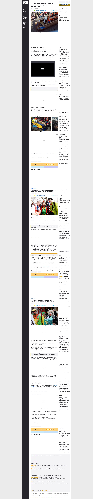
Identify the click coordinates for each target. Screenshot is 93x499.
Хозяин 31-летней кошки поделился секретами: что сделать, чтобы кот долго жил (64, 304)
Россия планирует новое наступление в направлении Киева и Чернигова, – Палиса (63, 347)
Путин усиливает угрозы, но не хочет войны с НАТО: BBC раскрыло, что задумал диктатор (64, 200)
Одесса (39, 426)
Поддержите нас (64, 4)
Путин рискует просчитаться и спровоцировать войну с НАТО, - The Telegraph (63, 389)
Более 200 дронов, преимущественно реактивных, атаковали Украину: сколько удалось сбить (64, 67)
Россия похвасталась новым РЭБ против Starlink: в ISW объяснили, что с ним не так (64, 382)
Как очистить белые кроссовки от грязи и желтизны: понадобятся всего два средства (64, 61)
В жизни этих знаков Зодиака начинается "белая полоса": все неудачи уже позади (64, 274)
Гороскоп (32, 468)
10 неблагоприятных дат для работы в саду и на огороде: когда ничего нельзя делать (64, 436)
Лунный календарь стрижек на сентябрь (42, 469)
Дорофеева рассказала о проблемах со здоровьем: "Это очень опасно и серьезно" (64, 386)
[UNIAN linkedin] (45, 490)
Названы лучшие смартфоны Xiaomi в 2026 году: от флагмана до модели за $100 (64, 96)
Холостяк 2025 (37, 481)
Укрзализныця (33, 463)
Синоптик (38, 465)
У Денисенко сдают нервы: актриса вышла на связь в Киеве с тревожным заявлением (64, 157)
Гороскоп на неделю (37, 468)
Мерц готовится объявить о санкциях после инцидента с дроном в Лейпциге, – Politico (64, 216)
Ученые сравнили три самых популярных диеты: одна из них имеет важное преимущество (63, 336)
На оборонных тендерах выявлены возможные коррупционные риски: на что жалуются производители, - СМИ (64, 119)
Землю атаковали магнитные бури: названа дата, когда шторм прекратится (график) (64, 444)
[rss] (51, 490)
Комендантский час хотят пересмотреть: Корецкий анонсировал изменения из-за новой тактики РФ (64, 64)
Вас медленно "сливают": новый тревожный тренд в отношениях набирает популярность (64, 94)
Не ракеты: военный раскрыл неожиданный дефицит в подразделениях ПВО (64, 190)
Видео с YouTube (25, 22)
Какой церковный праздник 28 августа (47, 478)
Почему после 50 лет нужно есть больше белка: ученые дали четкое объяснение (64, 195)
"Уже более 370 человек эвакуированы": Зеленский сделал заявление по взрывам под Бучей (63, 318)
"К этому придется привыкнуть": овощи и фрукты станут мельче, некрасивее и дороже (64, 113)
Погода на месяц (33, 466)
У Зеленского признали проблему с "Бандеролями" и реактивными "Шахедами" (64, 18)
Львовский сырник (43, 483)
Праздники (51, 481)
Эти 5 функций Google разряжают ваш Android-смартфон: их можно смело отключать (64, 9)
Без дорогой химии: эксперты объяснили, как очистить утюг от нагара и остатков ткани (64, 149)
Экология (24, 11)
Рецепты (34, 481)
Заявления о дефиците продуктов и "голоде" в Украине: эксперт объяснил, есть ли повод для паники (64, 258)
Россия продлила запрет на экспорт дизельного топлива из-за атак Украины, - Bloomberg (64, 20)
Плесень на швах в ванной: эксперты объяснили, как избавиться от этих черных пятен (64, 229)
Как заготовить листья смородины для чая (49, 475)
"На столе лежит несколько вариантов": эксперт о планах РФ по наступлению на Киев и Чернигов (63, 221)
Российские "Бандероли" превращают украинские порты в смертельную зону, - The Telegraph (63, 340)
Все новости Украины (34, 426)
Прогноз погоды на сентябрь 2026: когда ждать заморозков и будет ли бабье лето (64, 365)
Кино (40, 481)
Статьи (24, 23)
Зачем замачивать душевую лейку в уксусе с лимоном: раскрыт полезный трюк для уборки (64, 85)
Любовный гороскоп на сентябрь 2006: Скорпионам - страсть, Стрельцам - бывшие (64, 74)
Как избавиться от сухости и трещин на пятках (37, 475)
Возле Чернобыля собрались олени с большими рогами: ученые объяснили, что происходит (64, 392)
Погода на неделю (55, 465)
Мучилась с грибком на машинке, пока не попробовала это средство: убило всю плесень (64, 266)
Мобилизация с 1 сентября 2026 (58, 455)
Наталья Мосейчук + (39, 455)
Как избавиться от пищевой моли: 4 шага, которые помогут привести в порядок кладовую (64, 255)
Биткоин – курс (37, 463)
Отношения (59, 481)
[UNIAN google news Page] (46, 490)
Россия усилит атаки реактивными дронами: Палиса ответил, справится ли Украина (64, 289)
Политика (24, 8)
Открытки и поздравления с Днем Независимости (59, 478)
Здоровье (24, 18)
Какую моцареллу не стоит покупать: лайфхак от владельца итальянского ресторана (64, 218)
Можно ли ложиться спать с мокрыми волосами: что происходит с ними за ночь (64, 238)
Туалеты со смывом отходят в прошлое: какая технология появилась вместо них (63, 282)
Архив (24, 27)
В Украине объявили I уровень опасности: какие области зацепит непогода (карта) (63, 407)
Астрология (46, 481)
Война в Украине (33, 455)
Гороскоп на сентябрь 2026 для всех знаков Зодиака (57, 468)
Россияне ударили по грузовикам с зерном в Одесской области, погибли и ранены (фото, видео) (64, 428)
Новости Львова (39, 457)
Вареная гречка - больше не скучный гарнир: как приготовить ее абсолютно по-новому (63, 263)
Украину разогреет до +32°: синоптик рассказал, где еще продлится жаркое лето (64, 395)
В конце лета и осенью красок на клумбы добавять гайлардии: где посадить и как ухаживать (64, 447)
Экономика (24, 9)
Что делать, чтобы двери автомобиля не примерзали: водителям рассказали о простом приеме (64, 128)
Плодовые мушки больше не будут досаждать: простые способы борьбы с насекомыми (64, 252)
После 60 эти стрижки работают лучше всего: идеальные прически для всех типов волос (64, 235)
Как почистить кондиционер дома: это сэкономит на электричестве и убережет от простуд (64, 50)
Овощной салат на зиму (37, 483)
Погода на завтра (45, 465)
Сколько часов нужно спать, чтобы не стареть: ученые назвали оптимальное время (64, 203)
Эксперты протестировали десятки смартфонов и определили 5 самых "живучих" (64, 269)
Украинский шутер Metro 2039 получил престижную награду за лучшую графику (64, 331)
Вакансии (24, 28)
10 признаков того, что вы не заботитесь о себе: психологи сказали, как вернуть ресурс (64, 271)
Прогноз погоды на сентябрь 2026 (62, 465)
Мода (49, 481)
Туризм (24, 19)
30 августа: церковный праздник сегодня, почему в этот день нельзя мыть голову (64, 125)
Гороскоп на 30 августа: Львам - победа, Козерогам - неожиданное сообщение (64, 137)
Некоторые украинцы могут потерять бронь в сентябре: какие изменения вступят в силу (63, 398)
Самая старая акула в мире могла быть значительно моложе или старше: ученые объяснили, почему (64, 77)
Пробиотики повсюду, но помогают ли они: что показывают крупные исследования (64, 12)
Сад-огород (33, 485)
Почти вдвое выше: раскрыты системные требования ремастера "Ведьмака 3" (63, 142)
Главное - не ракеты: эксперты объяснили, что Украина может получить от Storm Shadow (64, 56)
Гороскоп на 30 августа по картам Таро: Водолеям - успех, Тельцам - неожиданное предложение (64, 116)
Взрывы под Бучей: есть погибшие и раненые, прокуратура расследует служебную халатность (64, 442)
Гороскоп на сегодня (34, 469)
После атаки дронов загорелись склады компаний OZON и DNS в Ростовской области (63, 404)
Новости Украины (34, 457)
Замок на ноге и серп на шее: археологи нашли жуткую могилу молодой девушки (64, 323)
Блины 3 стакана (48, 483)
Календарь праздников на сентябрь (53, 477)
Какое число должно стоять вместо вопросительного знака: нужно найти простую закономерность (64, 154)
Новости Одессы (58, 457)
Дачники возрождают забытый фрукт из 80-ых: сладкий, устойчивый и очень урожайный (64, 139)
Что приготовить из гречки (58, 475)
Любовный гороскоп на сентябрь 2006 (58, 469)
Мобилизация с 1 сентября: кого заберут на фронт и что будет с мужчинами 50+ (64, 433)
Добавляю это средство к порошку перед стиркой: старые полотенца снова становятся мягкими (64, 293)
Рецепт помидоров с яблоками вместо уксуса (62, 483)
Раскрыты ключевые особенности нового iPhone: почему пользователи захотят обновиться (64, 226)
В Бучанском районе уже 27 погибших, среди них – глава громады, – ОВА (64, 326)
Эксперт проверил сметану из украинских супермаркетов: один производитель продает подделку (63, 260)
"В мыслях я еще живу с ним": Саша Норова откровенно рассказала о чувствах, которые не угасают (64, 211)
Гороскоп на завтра (50, 469)
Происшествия (25, 17)
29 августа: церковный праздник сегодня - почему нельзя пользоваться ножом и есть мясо (64, 450)
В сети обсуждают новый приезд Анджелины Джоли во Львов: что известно (64, 152)
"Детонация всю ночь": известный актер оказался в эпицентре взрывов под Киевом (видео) (64, 320)
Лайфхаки (43, 481)
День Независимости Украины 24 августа (36, 478)
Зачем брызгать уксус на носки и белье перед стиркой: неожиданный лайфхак (64, 206)
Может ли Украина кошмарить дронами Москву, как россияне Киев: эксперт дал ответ (63, 131)
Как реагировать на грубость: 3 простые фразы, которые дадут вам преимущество (63, 47)
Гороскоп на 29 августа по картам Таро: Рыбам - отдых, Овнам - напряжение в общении (64, 410)
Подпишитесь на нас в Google (41, 10)
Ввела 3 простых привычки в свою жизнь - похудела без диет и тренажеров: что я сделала (64, 198)
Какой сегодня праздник (34, 477)
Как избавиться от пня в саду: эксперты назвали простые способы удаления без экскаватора (63, 91)
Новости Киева (43, 457)
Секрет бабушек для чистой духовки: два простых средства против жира (64, 88)
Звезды (63, 481)
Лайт (23, 15)
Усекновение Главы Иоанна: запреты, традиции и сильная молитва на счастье (64, 439)
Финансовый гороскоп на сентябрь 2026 (45, 468)
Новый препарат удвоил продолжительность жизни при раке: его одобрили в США (64, 80)
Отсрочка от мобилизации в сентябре (51, 457)
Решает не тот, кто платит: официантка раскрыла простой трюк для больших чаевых (64, 299)
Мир (23, 10)
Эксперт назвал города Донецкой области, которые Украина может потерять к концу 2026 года (64, 99)
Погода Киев (41, 465)
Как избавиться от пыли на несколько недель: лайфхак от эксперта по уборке (64, 296)
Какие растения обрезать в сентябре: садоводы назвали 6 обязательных (63, 368)
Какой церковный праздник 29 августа (36, 479)
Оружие (24, 16)
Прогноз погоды (33, 465)
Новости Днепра (63, 457)
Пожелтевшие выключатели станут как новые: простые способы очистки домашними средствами (64, 134)
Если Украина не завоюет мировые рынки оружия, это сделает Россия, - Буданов (64, 15)
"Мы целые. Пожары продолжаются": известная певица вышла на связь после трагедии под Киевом (64, 83)
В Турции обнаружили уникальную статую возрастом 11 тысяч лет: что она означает (64, 160)
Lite (31, 481)
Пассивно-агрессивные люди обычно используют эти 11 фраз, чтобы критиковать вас (63, 379)
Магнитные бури (50, 465)
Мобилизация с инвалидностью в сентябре (47, 455)
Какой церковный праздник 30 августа (44, 477)
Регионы (24, 12)
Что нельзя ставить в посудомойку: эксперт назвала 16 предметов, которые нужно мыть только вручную (64, 431)
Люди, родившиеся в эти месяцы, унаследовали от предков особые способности (64, 69)
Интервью (24, 24)
